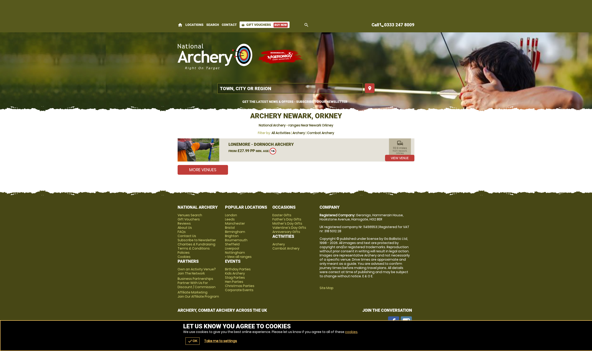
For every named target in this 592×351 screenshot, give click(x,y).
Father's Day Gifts (286, 219)
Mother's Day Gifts (287, 223)
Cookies (184, 256)
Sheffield (232, 244)
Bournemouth (236, 240)
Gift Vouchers (264, 25)
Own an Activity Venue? (197, 271)
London (231, 215)
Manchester (235, 223)
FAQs (182, 231)
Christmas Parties (239, 286)
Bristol (230, 227)
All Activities (280, 133)
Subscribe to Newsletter (197, 240)
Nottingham (235, 252)
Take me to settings (220, 341)
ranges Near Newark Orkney (310, 125)
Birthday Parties (238, 269)
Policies (184, 252)
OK (192, 341)
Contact (229, 25)
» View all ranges (238, 256)
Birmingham (235, 231)
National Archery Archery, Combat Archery (215, 56)
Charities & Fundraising (196, 244)
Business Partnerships (197, 282)
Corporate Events (239, 290)
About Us (185, 227)
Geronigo (280, 56)
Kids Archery (235, 273)
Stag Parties (235, 277)
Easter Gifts (281, 215)
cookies (351, 332)
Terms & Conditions (194, 248)
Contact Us (187, 236)
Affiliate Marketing (198, 294)
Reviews (184, 223)
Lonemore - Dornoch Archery (261, 144)
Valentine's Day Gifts (289, 227)
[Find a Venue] (290, 88)
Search (212, 25)
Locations (194, 25)
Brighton (232, 236)
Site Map (326, 288)
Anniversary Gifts (286, 231)
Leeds (230, 219)
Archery (299, 133)
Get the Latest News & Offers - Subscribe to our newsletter (294, 102)
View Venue (400, 158)
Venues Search (190, 215)
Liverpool (232, 248)
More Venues (202, 170)
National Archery (272, 125)
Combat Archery (320, 133)
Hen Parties (234, 281)
